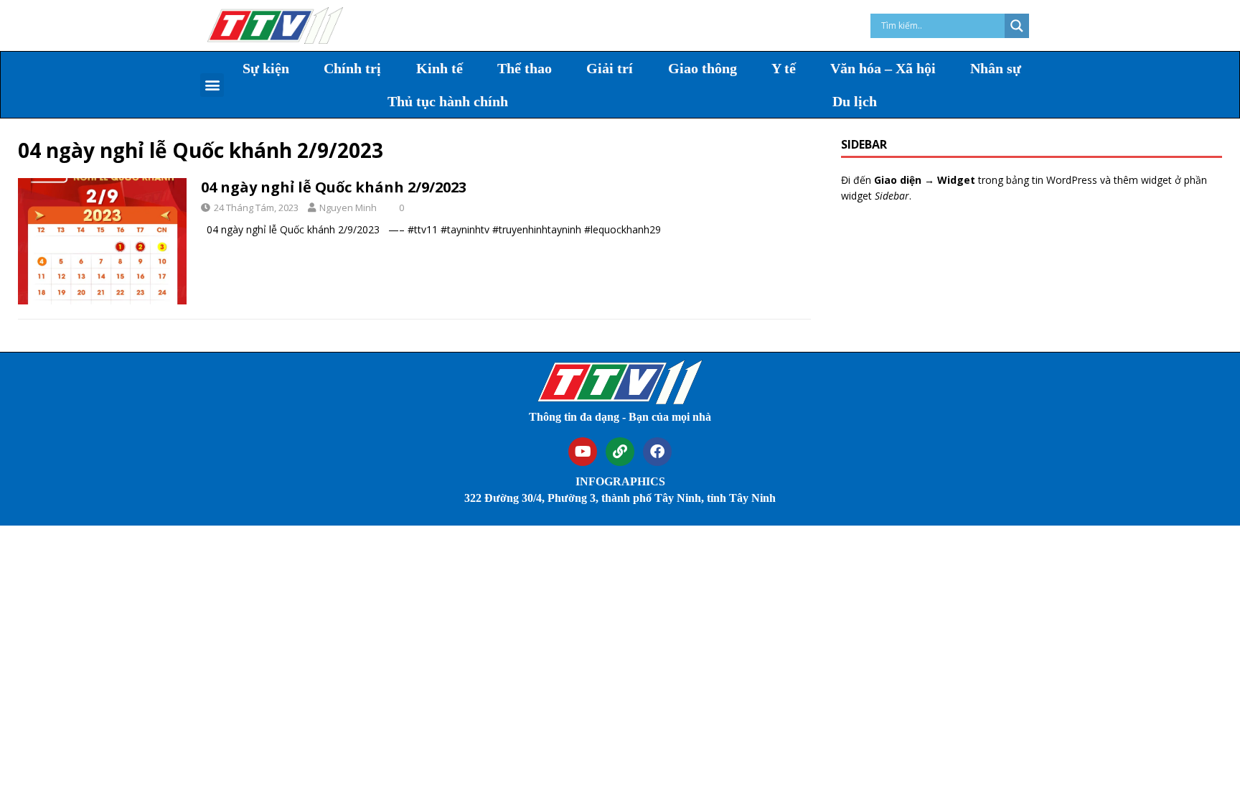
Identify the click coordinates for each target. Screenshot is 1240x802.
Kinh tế (439, 68)
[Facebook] (657, 451)
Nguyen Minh (348, 207)
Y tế (783, 68)
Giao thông (702, 68)
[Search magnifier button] (1017, 26)
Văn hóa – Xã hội (883, 68)
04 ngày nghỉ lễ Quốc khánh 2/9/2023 (333, 187)
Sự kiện (266, 68)
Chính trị (352, 68)
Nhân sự (995, 68)
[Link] (620, 451)
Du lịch (854, 101)
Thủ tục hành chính (448, 101)
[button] (212, 85)
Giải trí (609, 68)
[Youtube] (582, 451)
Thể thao (524, 68)
